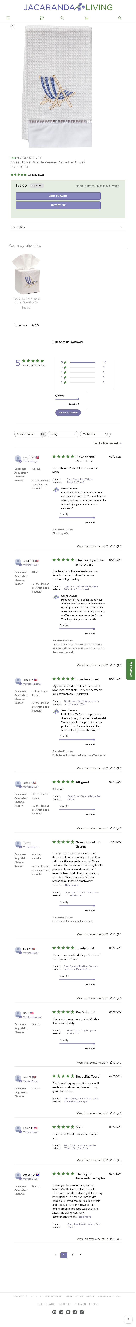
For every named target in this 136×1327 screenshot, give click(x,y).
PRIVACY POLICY (74, 1296)
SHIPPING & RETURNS (108, 1296)
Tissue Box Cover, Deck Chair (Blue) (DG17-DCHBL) (26, 302)
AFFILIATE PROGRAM (50, 1296)
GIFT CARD (79, 1304)
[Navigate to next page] (80, 1255)
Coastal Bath (35, 158)
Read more (71, 885)
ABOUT (90, 1296)
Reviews (94, 1304)
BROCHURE (64, 1304)
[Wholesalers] (42, 18)
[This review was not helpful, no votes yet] (117, 546)
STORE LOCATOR (45, 1304)
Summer (22, 158)
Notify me (58, 205)
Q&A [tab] (35, 325)
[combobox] (63, 434)
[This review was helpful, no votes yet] (110, 546)
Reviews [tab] (20, 325)
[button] (8, 18)
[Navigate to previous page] (55, 1255)
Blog (33, 1296)
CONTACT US (19, 1296)
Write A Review (67, 412)
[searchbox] (27, 434)
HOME (13, 158)
